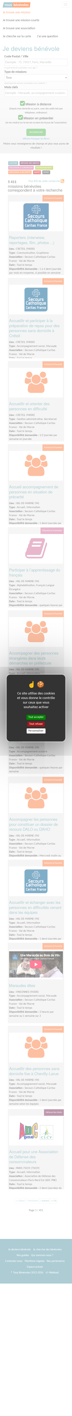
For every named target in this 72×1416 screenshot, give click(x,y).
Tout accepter (36, 717)
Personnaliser (36, 730)
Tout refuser (36, 724)
